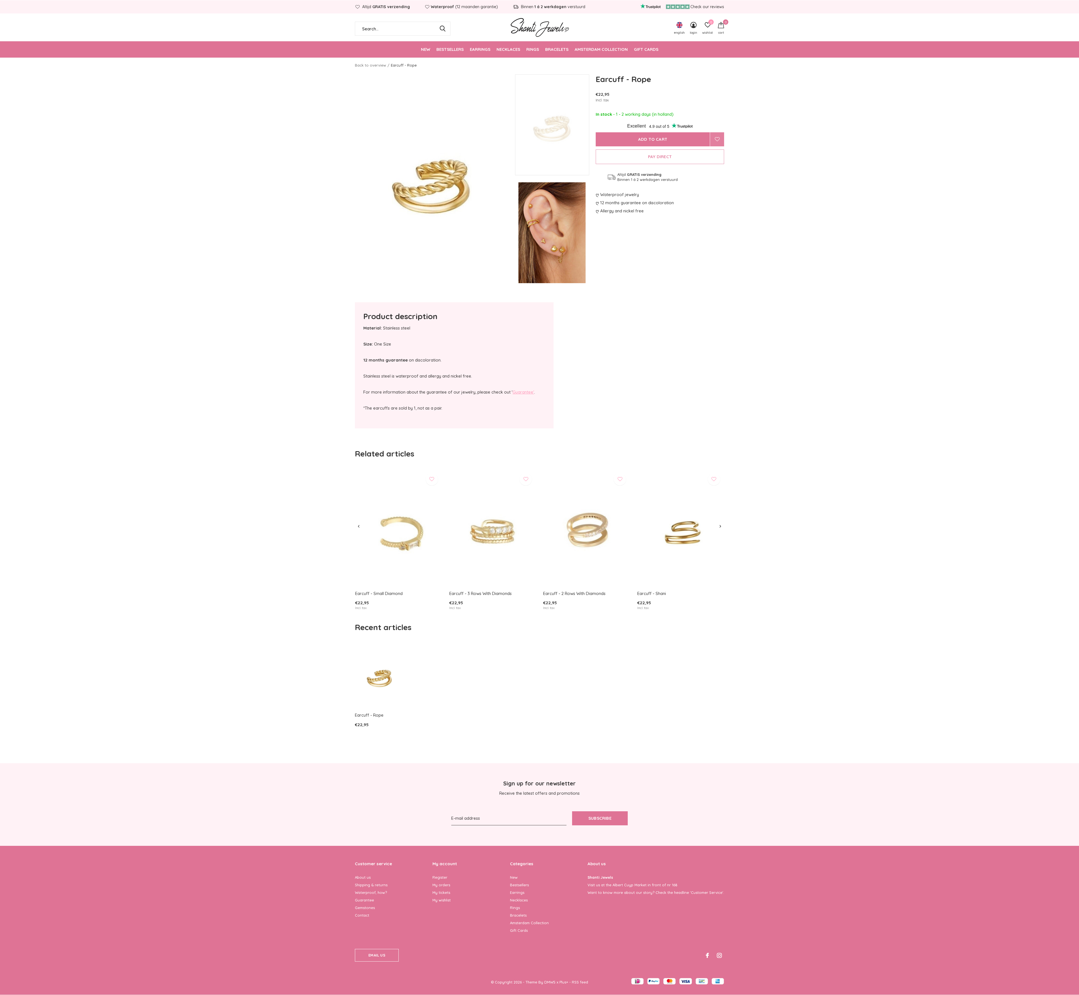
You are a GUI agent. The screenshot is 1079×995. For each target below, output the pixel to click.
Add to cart (652, 139)
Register (439, 877)
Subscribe (599, 818)
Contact (362, 915)
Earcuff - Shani (651, 593)
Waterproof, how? (371, 892)
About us (363, 877)
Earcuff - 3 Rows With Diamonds (480, 593)
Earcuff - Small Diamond (379, 593)
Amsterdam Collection (601, 49)
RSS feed (580, 982)
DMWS (550, 982)
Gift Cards (646, 49)
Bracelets (556, 49)
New (425, 49)
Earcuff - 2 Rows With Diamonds (574, 593)
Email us (376, 955)
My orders (441, 885)
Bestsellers (450, 49)
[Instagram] (719, 955)
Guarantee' (523, 392)
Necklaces (508, 49)
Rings (532, 49)
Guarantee (364, 900)
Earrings (480, 49)
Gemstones (365, 907)
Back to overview (370, 65)
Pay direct (660, 156)
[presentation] (359, 526)
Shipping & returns (371, 885)
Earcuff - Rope (369, 715)
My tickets (441, 892)
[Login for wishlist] (717, 139)
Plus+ (563, 982)
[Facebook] (707, 955)
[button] (555, 124)
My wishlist (441, 900)
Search (442, 29)
